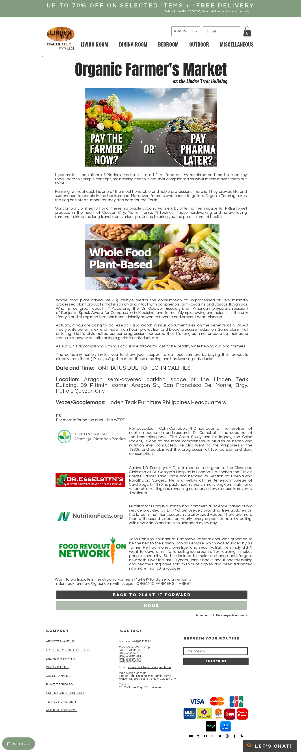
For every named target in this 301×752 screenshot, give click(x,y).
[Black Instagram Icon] (227, 736)
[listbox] (185, 31)
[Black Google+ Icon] (213, 736)
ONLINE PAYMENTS (58, 675)
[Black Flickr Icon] (205, 736)
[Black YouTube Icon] (191, 736)
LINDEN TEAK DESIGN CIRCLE (65, 693)
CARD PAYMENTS (57, 667)
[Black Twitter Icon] (220, 736)
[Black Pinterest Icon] (242, 736)
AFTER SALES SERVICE (61, 710)
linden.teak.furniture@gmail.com (83, 583)
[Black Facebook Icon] (234, 736)
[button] (247, 31)
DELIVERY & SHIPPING (60, 658)
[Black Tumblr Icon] (198, 736)
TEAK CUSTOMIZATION (61, 701)
